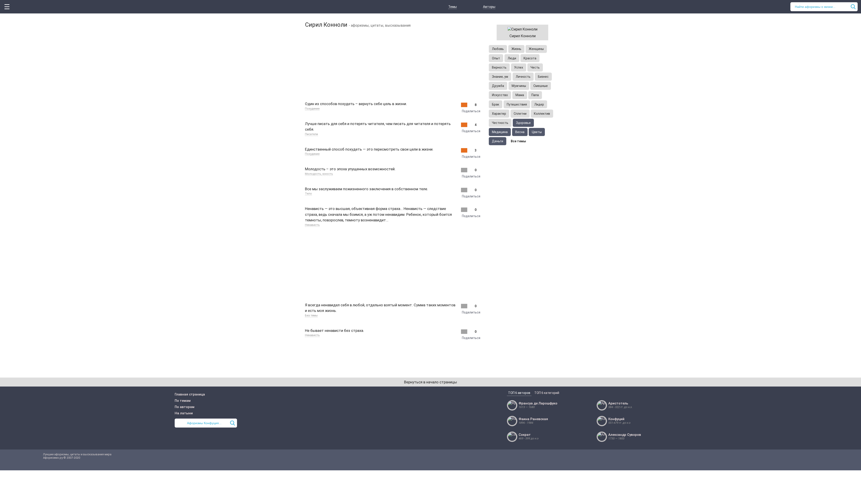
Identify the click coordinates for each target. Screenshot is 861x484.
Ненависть (312, 225)
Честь (535, 67)
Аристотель (618, 403)
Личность (523, 76)
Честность (500, 123)
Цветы (537, 132)
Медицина (500, 132)
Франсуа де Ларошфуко (538, 403)
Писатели (311, 134)
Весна (519, 132)
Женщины (536, 49)
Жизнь (516, 49)
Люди (512, 58)
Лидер (539, 104)
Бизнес (543, 76)
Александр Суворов (624, 435)
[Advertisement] (392, 63)
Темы (452, 7)
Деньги (497, 141)
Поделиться (471, 111)
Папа (535, 95)
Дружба (498, 86)
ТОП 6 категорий (546, 393)
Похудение (312, 108)
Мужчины (519, 86)
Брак (495, 104)
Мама (519, 95)
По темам (183, 401)
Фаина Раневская (533, 419)
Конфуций (616, 419)
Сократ (525, 435)
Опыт (496, 58)
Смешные (540, 86)
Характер (499, 113)
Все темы (518, 141)
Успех (518, 67)
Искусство (500, 95)
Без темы (311, 315)
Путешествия (517, 104)
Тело (308, 193)
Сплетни (520, 113)
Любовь (498, 49)
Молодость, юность (319, 173)
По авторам (184, 407)
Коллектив (542, 113)
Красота (530, 58)
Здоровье (523, 123)
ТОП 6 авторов (519, 393)
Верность (499, 67)
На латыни (184, 413)
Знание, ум (500, 76)
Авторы (489, 7)
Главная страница (190, 394)
